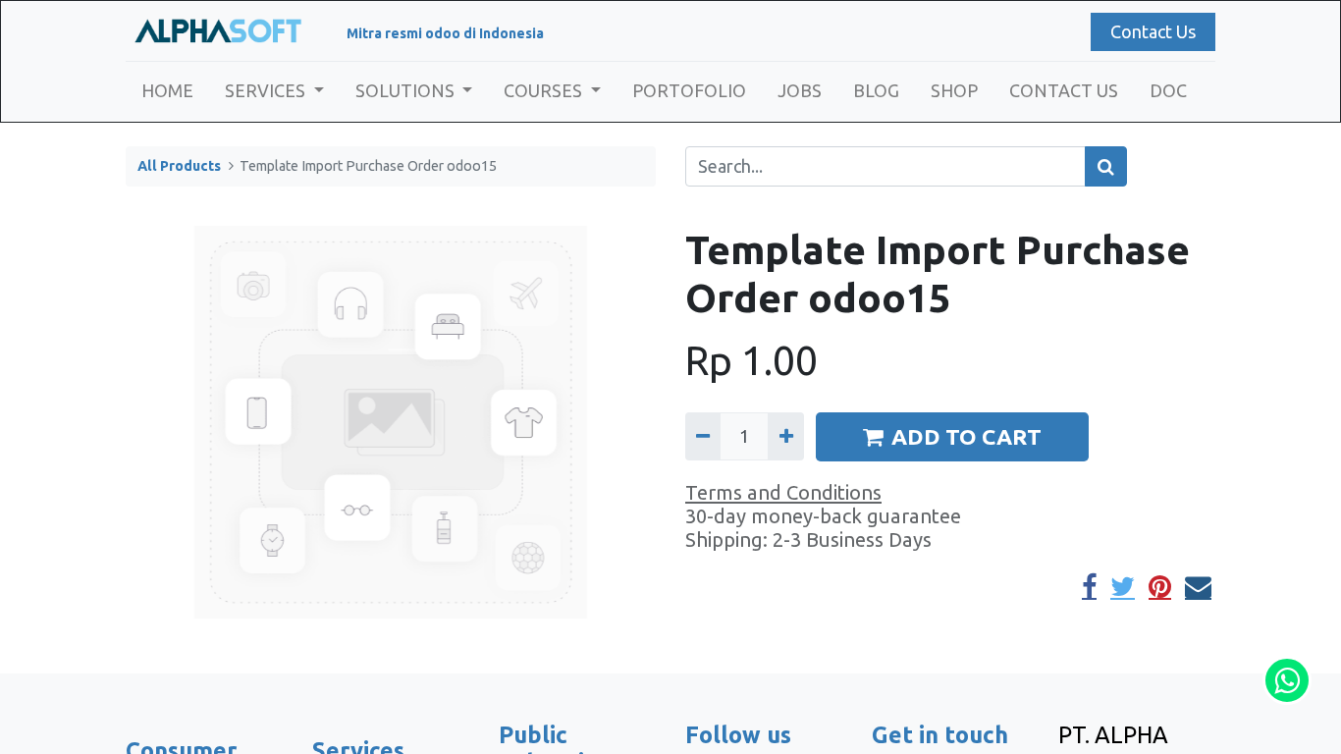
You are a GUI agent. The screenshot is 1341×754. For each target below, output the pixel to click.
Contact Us (1153, 31)
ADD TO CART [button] (966, 436)
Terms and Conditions (783, 492)
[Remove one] (703, 436)
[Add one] (785, 436)
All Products (179, 166)
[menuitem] (167, 91)
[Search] (1106, 166)
